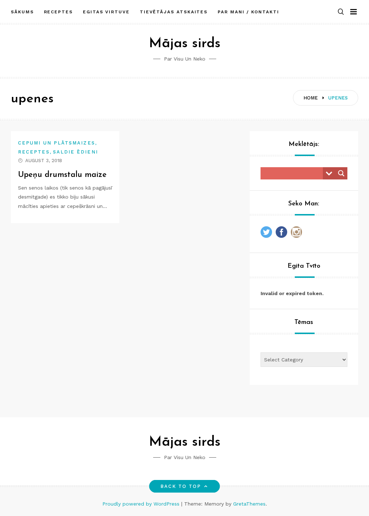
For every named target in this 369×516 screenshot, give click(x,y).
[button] (341, 12)
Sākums (22, 11)
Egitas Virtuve (106, 11)
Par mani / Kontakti (248, 11)
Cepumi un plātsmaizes (56, 143)
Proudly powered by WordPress (141, 504)
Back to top (180, 486)
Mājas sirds (185, 44)
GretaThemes (249, 504)
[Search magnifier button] (341, 173)
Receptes (58, 11)
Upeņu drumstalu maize (62, 175)
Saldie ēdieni (75, 152)
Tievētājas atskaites (174, 11)
